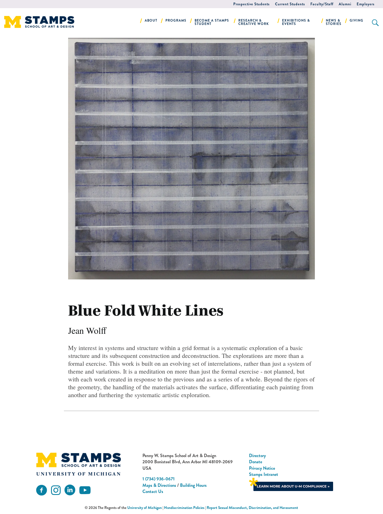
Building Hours (193, 485)
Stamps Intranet (263, 474)
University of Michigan (144, 507)
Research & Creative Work (253, 22)
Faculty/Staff (321, 4)
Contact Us (152, 491)
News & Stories (334, 22)
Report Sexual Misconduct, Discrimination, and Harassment (252, 507)
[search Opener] (375, 22)
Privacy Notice (262, 468)
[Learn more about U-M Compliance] (291, 483)
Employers (366, 4)
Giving (356, 20)
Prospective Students (251, 4)
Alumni (345, 4)
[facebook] (41, 490)
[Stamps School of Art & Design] (78, 464)
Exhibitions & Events (296, 22)
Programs (175, 20)
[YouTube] (85, 490)
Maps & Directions (159, 485)
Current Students (290, 4)
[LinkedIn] (69, 490)
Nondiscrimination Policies (184, 507)
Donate (255, 462)
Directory (257, 455)
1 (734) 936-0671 (158, 479)
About (151, 20)
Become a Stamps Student (212, 22)
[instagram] (56, 490)
